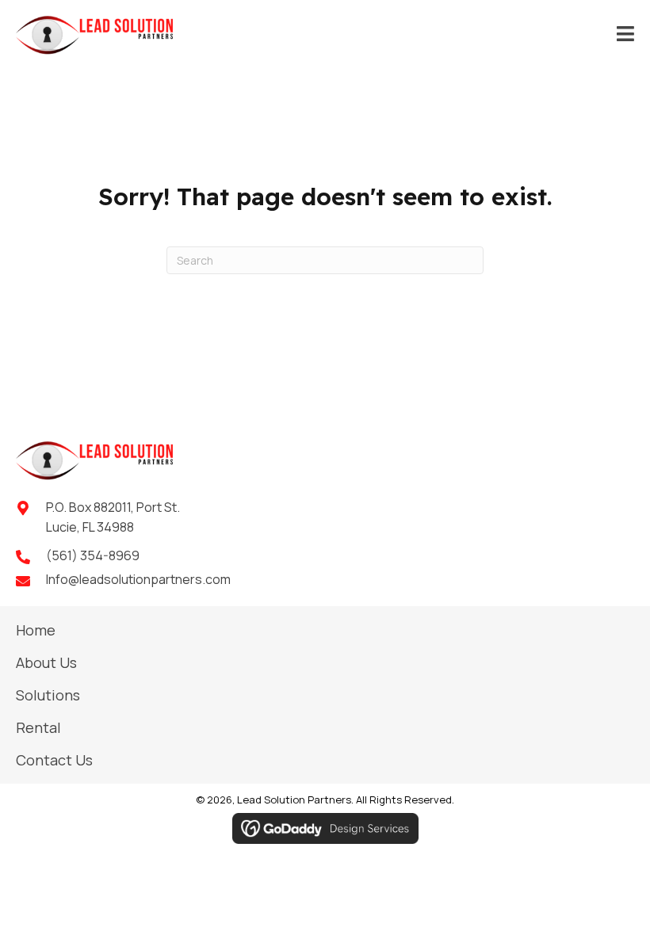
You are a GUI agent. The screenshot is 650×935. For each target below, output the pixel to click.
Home (35, 629)
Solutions (48, 694)
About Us (46, 662)
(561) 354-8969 (93, 555)
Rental (38, 727)
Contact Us (54, 759)
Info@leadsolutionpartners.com (138, 579)
